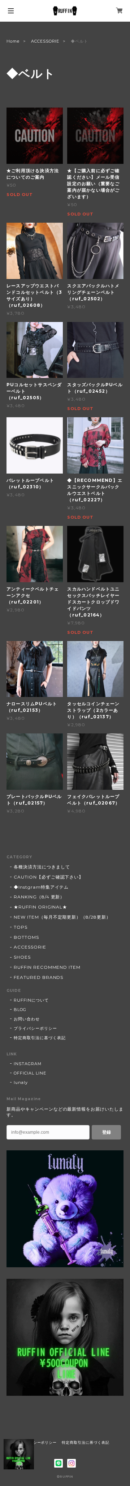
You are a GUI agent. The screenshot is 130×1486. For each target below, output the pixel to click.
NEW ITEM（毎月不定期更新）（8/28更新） (62, 917)
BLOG (20, 1009)
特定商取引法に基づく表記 (40, 1037)
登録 (106, 1132)
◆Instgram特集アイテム (41, 887)
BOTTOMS (26, 937)
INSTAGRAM (28, 1063)
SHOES (22, 957)
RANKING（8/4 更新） (39, 896)
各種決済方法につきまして (42, 867)
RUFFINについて (31, 1000)
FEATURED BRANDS (38, 977)
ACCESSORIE (45, 41)
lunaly (21, 1082)
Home (13, 41)
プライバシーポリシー (35, 1028)
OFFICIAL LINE (30, 1073)
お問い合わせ (27, 1018)
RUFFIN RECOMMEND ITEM (47, 967)
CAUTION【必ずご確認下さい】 (48, 877)
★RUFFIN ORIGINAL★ (40, 907)
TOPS (20, 927)
